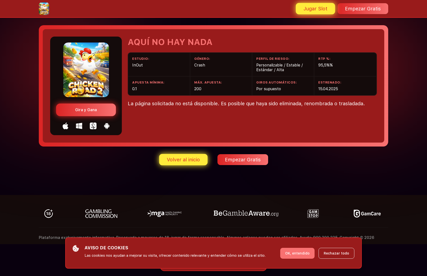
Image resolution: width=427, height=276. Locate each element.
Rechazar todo (336, 253)
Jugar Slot (315, 9)
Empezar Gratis (363, 9)
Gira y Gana (86, 109)
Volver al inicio (183, 160)
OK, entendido (297, 253)
